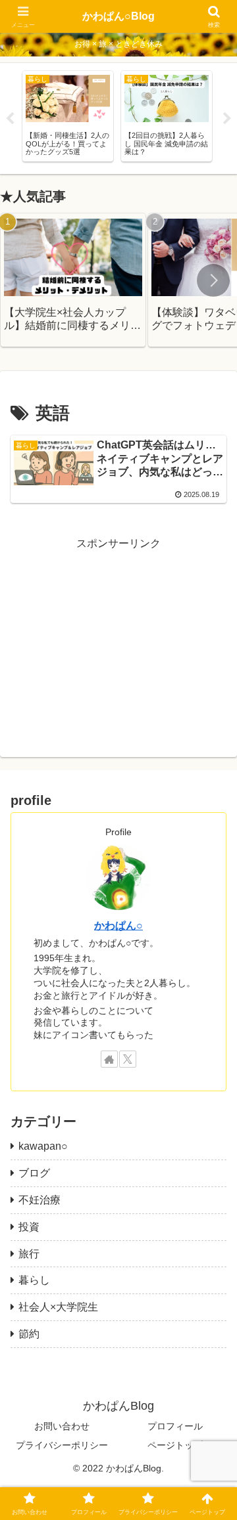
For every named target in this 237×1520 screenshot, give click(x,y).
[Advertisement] (118, 636)
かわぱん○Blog (118, 16)
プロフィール (175, 1426)
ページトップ (175, 1445)
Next (227, 118)
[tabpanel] (67, 116)
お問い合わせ (62, 1426)
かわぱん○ (118, 925)
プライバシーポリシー (62, 1445)
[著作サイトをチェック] (109, 1059)
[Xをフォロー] (127, 1059)
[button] (213, 280)
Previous (9, 118)
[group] (73, 280)
